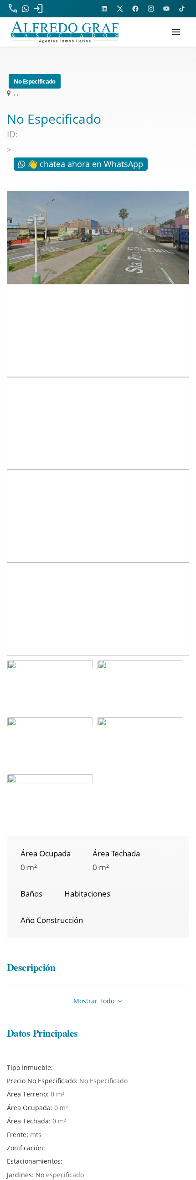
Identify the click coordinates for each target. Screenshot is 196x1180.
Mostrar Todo (94, 1000)
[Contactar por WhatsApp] (25, 8)
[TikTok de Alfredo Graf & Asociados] (182, 9)
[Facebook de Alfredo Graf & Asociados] (135, 9)
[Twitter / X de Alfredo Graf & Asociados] (120, 9)
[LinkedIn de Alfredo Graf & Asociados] (104, 9)
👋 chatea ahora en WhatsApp (84, 163)
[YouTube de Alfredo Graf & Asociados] (166, 9)
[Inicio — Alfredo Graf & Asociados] (65, 32)
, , (15, 93)
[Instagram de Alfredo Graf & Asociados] (151, 9)
